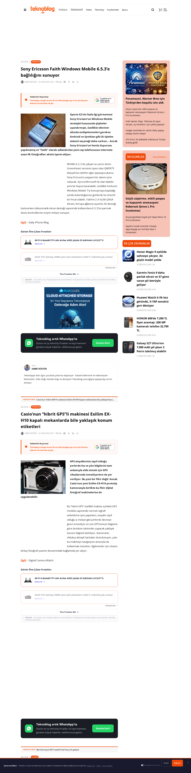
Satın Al (38, 244)
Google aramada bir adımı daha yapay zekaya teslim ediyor (145, 132)
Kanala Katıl (103, 342)
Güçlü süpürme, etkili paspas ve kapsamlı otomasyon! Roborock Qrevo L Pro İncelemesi (145, 112)
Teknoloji (36, 62)
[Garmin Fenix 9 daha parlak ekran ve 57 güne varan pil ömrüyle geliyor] (128, 277)
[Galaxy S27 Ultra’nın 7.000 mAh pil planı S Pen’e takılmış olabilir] (128, 347)
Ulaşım (35, 757)
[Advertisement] (69, 646)
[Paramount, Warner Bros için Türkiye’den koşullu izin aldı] (146, 78)
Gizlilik (98, 766)
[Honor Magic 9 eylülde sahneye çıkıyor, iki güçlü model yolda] (128, 256)
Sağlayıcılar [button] (91, 766)
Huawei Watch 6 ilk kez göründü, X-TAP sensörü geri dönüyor (153, 301)
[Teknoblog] (42, 10)
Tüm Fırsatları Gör (68, 274)
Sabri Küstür (30, 82)
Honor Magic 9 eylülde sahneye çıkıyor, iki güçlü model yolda (152, 256)
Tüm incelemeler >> (160, 157)
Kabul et (177, 763)
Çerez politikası (107, 766)
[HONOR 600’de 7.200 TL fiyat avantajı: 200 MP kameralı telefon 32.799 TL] (128, 322)
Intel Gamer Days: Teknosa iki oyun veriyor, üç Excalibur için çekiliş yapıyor (145, 123)
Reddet (166, 763)
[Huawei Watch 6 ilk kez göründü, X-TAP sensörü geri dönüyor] (128, 301)
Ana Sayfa (24, 62)
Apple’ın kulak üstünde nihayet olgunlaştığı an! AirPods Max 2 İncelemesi (141, 229)
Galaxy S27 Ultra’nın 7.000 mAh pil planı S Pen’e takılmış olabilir (151, 347)
